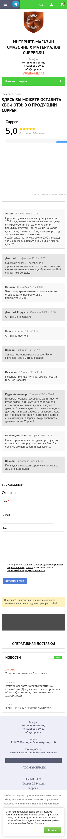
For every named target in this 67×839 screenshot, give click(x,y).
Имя (6, 501)
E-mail (6, 515)
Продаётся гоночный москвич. (26, 673)
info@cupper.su (33, 69)
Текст (6, 528)
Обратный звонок (33, 72)
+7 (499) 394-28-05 (33, 62)
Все (57, 657)
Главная (6, 94)
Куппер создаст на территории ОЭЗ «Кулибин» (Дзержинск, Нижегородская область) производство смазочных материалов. (32, 690)
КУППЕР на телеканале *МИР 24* (28, 708)
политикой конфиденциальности (26, 570)
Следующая (15, 484)
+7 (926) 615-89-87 (33, 65)
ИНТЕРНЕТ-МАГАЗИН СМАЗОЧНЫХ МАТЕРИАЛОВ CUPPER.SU (33, 47)
